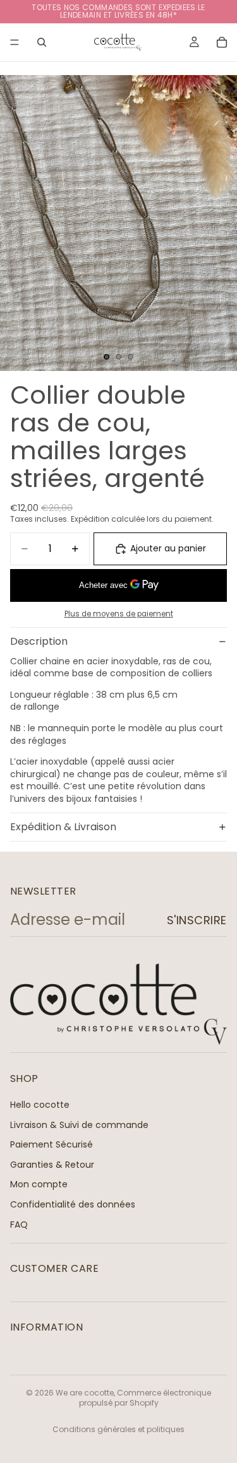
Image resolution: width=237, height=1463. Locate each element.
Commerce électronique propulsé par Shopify (145, 1398)
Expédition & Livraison (63, 827)
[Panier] (222, 42)
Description (39, 641)
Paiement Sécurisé (51, 1145)
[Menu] (14, 42)
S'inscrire (197, 920)
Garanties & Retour (52, 1164)
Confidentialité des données (72, 1204)
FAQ (19, 1224)
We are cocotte (85, 1392)
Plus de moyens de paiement (118, 614)
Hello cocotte (40, 1104)
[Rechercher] (42, 42)
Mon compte (39, 1184)
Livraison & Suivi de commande (79, 1125)
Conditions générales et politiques (118, 1429)
